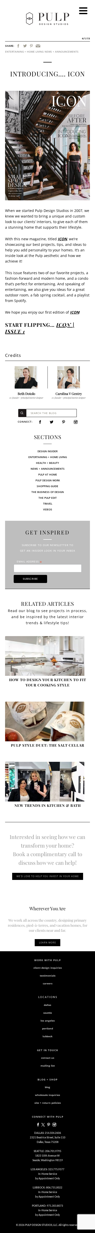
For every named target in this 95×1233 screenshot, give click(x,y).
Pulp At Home (47, 474)
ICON (62, 238)
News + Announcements (62, 51)
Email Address (29, 562)
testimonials (47, 975)
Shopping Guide (47, 486)
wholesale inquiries (47, 1095)
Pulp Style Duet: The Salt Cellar (47, 745)
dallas (47, 1005)
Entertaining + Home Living (24, 51)
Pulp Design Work (47, 480)
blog (47, 1087)
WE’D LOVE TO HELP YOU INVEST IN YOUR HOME (47, 876)
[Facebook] (18, 46)
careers (47, 983)
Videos (47, 509)
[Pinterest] (31, 46)
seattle (47, 1012)
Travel (47, 503)
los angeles (48, 1020)
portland (47, 1028)
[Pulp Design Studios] (47, 18)
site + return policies (47, 1103)
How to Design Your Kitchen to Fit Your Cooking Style (47, 682)
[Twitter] (25, 46)
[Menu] (83, 11)
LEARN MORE (47, 942)
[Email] (38, 46)
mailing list (48, 1065)
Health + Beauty (47, 463)
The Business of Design (47, 492)
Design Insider (47, 451)
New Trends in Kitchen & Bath (47, 805)
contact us (47, 1057)
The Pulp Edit (48, 498)
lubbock (47, 1036)
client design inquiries (47, 967)
